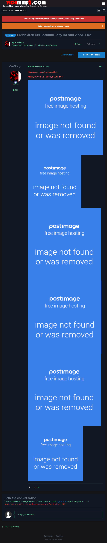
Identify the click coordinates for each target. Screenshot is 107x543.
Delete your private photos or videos (53, 26)
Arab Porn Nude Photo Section (43, 45)
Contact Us (48, 536)
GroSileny (19, 42)
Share (78, 44)
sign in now (61, 501)
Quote (36, 487)
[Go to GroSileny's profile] (7, 44)
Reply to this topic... (27, 514)
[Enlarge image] (65, 117)
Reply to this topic (91, 55)
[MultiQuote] (29, 487)
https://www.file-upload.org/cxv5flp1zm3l (45, 77)
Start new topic (67, 55)
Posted (38, 66)
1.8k (16, 90)
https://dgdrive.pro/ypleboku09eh (43, 72)
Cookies (59, 536)
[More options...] (100, 66)
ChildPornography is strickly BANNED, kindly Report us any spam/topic (53, 18)
